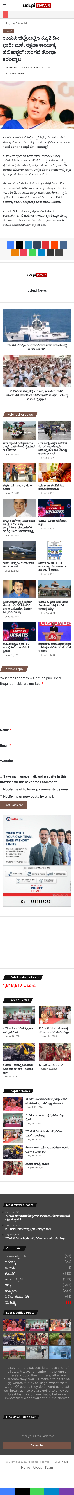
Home (10, 23)
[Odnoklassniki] (15, 252)
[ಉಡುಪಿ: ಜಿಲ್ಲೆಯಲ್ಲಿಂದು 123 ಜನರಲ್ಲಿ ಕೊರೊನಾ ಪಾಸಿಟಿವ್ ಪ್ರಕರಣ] (19, 631)
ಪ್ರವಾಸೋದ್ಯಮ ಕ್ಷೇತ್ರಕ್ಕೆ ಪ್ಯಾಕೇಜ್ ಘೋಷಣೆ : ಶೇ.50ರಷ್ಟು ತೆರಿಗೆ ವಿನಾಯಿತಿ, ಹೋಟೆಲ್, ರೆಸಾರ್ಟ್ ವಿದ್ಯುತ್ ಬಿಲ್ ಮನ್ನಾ (17, 607)
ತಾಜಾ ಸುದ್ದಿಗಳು (14, 1279)
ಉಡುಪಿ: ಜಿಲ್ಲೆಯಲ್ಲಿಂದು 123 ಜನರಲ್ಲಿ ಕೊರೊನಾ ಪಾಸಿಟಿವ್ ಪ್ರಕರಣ (16, 647)
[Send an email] (18, 67)
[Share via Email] (50, 252)
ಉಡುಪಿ (10, 1268)
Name (5, 730)
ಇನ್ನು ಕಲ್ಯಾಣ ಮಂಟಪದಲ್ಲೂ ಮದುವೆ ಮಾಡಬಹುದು (51, 487)
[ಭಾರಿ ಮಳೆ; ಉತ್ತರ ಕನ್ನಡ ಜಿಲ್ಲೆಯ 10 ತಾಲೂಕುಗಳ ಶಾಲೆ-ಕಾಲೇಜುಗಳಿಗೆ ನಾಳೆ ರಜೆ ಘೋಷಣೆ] (60, 1352)
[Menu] (4, 7)
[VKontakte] (63, 245)
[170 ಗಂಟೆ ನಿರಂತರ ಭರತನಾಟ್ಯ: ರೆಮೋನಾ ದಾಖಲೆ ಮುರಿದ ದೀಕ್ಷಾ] (55, 1015)
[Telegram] (41, 252)
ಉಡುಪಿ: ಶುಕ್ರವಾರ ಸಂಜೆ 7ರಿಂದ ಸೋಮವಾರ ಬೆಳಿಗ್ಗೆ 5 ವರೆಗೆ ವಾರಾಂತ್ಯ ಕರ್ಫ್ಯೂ (53, 605)
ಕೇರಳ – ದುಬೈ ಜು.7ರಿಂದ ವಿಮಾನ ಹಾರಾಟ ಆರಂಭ (18, 564)
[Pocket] (23, 252)
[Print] (59, 252)
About (37, 1467)
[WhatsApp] (32, 252)
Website (6, 761)
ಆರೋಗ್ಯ (10, 1262)
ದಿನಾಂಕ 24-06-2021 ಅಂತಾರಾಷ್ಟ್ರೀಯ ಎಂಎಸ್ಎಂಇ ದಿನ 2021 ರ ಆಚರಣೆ (52, 566)
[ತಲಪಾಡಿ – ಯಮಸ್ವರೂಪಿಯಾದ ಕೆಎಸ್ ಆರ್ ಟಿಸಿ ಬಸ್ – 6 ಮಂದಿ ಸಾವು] (19, 1052)
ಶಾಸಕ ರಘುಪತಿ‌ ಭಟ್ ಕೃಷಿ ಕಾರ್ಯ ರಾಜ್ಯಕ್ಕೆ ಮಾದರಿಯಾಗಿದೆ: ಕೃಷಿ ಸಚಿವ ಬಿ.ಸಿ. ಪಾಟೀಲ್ (19, 446)
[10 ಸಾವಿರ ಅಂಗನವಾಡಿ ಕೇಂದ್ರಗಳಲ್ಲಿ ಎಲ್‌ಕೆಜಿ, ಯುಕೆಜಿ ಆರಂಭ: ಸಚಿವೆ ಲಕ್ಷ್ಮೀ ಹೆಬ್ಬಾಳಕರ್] (13, 1104)
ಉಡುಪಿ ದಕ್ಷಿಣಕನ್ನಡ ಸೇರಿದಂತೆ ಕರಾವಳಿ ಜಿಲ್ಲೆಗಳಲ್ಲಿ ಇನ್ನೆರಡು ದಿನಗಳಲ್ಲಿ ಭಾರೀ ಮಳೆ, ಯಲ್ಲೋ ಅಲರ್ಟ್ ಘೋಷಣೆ (52, 448)
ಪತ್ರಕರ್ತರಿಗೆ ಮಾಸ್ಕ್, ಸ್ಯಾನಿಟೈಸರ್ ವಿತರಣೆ (17, 487)
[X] (19, 245)
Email (5, 745)
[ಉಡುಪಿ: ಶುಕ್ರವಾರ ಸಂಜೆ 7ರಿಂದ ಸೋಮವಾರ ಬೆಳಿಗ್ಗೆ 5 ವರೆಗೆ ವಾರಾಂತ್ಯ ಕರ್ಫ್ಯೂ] (54, 589)
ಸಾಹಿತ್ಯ (10, 1303)
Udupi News (11, 67)
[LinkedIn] (28, 245)
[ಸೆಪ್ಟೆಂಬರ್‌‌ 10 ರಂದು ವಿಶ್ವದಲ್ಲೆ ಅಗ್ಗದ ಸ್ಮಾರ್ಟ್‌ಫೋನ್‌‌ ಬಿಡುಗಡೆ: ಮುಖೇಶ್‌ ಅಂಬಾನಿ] (54, 631)
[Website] (37, 296)
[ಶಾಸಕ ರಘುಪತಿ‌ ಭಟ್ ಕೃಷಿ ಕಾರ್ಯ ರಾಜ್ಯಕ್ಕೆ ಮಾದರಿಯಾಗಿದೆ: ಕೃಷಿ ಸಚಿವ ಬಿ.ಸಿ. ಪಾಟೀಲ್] (19, 430)
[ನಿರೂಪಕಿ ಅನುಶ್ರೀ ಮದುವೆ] (55, 1052)
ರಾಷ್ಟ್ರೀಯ (11, 1291)
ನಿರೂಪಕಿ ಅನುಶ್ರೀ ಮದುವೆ (51, 1065)
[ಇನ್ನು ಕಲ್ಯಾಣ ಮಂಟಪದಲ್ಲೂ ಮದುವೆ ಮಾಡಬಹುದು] (54, 472)
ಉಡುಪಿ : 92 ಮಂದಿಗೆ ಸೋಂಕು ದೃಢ (53, 522)
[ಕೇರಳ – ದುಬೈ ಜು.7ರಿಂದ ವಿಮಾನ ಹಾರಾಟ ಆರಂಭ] (19, 550)
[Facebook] (10, 245)
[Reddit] (54, 245)
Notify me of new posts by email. (28, 796)
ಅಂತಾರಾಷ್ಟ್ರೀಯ (15, 1256)
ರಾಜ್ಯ (8, 1285)
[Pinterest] (45, 245)
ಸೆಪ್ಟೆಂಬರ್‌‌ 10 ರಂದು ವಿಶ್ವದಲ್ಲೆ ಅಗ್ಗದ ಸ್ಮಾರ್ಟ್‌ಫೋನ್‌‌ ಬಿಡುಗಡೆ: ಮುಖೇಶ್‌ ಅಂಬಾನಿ (54, 647)
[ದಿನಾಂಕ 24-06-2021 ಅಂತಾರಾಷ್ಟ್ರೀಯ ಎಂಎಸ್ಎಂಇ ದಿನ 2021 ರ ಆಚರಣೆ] (54, 550)
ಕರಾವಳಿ (22, 23)
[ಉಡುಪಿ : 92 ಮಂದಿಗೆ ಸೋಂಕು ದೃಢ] (54, 508)
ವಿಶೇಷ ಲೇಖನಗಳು (17, 1297)
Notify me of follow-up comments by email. (36, 789)
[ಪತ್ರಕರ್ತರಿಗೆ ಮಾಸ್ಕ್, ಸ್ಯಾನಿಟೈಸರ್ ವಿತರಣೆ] (19, 472)
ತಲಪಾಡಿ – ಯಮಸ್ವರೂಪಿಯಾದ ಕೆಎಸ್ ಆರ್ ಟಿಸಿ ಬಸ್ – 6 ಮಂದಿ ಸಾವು (18, 1069)
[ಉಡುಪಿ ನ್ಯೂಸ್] (37, 5)
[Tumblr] (37, 245)
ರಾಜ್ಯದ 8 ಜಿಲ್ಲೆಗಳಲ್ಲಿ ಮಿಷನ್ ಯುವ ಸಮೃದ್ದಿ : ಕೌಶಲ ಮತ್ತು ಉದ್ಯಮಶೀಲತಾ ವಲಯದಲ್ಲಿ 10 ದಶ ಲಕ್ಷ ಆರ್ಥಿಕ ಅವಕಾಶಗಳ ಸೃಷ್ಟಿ (19, 526)
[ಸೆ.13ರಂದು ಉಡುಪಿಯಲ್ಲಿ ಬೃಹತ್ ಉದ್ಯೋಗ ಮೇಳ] (19, 1015)
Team (49, 1467)
